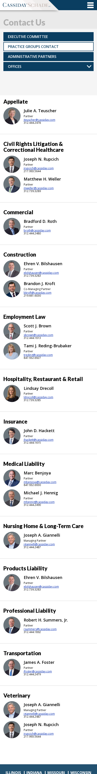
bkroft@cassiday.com (37, 292)
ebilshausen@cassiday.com (41, 272)
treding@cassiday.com (38, 355)
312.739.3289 (32, 191)
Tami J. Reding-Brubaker (48, 345)
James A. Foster (39, 662)
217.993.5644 (32, 171)
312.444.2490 (32, 504)
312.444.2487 (32, 547)
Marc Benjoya (37, 473)
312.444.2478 (32, 122)
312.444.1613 (32, 337)
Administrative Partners (32, 56)
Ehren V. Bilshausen (43, 263)
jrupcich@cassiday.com (39, 168)
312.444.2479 (32, 674)
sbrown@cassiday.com (38, 335)
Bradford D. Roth (40, 221)
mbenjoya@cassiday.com (40, 482)
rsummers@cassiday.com (40, 629)
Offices (14, 66)
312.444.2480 (32, 233)
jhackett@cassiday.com (38, 439)
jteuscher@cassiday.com (39, 120)
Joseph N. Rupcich (41, 159)
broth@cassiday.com (37, 230)
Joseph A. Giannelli (42, 535)
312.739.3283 (32, 275)
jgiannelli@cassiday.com (39, 544)
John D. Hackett (39, 430)
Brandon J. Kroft (39, 283)
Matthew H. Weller (42, 179)
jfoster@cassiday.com (38, 671)
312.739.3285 (32, 400)
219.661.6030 (32, 295)
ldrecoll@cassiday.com (38, 397)
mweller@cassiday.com (39, 188)
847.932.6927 (32, 357)
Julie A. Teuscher (40, 110)
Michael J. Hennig (41, 492)
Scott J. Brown (37, 326)
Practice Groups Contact (33, 46)
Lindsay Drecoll (39, 388)
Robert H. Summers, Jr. (46, 620)
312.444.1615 (32, 442)
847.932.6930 (32, 484)
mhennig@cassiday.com (39, 502)
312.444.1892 (32, 632)
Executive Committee (28, 36)
